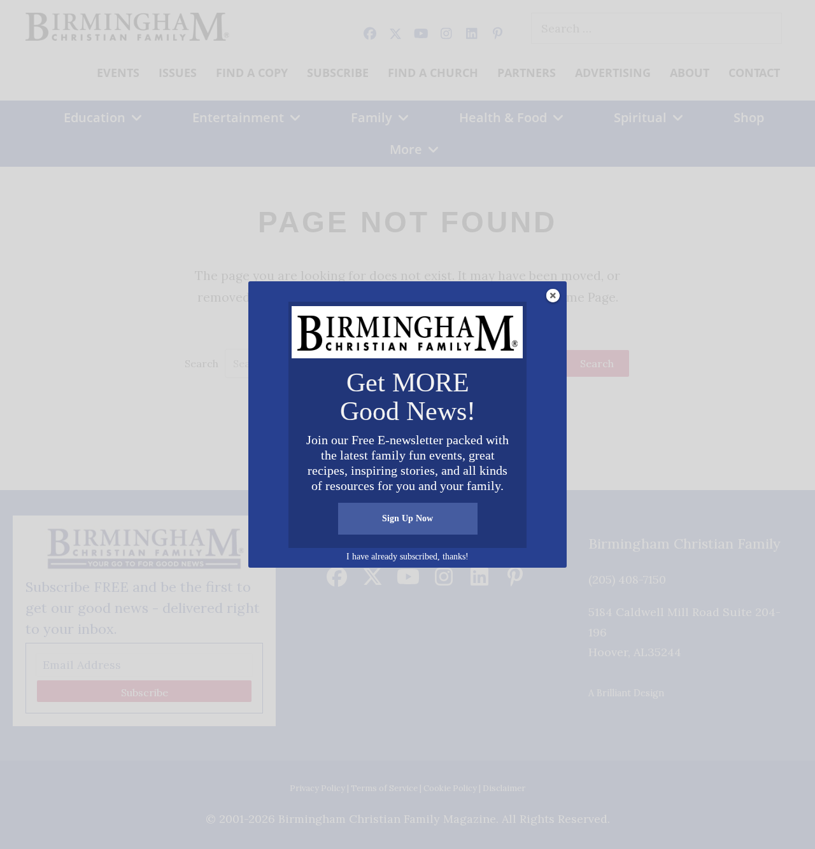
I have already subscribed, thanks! (407, 556)
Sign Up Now (407, 518)
